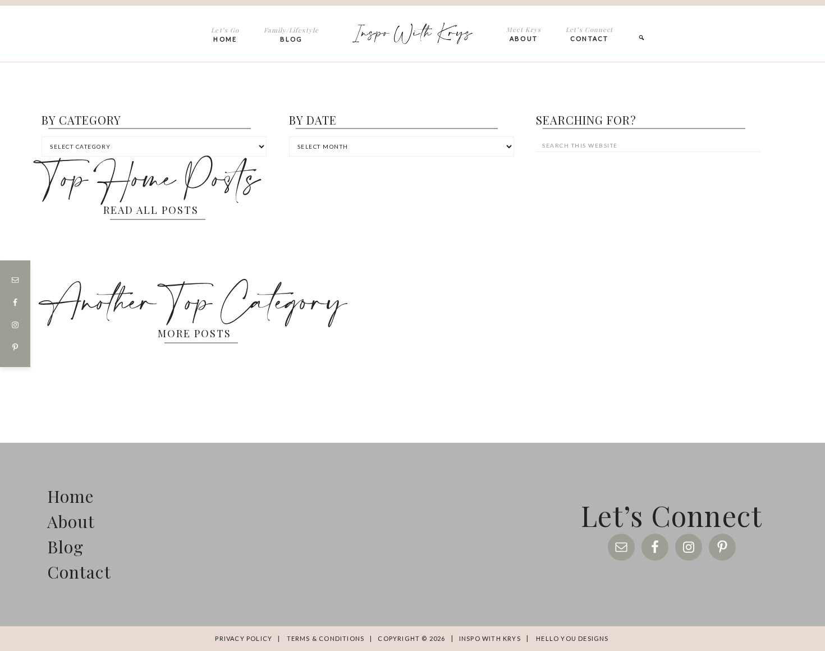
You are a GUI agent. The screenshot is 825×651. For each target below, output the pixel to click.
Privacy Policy (243, 638)
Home (70, 496)
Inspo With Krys (412, 33)
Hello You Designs (572, 638)
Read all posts (151, 210)
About (71, 521)
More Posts (194, 333)
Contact (79, 572)
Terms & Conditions (326, 638)
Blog (65, 546)
